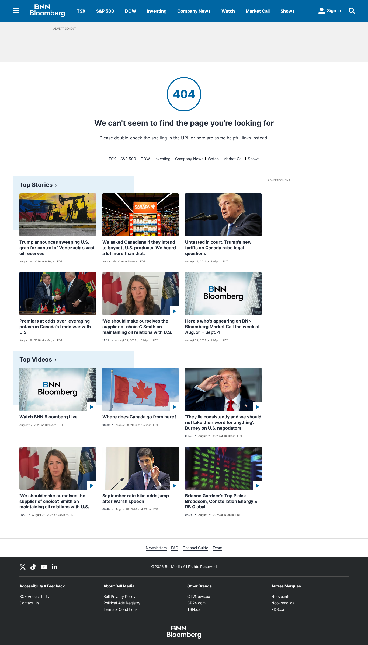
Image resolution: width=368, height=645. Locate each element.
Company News (194, 11)
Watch (228, 11)
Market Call (258, 11)
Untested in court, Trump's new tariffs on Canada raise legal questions (218, 247)
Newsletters (156, 547)
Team (217, 547)
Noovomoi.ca (282, 603)
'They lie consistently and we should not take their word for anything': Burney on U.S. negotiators (223, 422)
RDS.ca (277, 609)
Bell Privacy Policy (119, 596)
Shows (287, 11)
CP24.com (196, 603)
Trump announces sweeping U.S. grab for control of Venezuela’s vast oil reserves (57, 247)
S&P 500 (105, 11)
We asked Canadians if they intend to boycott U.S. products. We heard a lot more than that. (139, 247)
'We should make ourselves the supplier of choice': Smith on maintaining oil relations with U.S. (137, 326)
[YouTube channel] (44, 566)
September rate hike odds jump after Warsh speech (135, 498)
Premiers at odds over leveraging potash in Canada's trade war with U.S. (55, 326)
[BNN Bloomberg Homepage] (47, 10)
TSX (81, 11)
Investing (156, 11)
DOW (130, 11)
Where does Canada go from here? (139, 416)
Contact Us (29, 603)
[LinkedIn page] (55, 566)
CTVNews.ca (198, 596)
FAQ (174, 547)
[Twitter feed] (22, 566)
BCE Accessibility (34, 596)
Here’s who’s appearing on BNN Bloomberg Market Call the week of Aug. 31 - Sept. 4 (222, 326)
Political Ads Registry (121, 603)
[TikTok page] (33, 566)
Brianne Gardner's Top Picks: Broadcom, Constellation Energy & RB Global (221, 501)
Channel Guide (195, 547)
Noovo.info (280, 596)
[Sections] (16, 10)
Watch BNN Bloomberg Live (48, 416)
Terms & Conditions (120, 609)
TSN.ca (193, 609)
